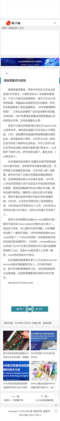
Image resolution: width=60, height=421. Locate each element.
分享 (40, 309)
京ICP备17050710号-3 (30, 415)
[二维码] (56, 410)
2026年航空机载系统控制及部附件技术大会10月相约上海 (15, 387)
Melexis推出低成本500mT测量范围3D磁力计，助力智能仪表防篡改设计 (43, 387)
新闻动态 (13, 28)
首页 (4, 28)
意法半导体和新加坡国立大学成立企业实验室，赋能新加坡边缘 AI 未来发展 (16, 357)
